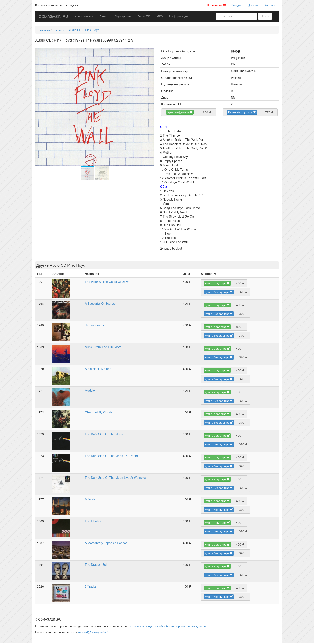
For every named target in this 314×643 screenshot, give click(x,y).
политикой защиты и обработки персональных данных (168, 626)
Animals (90, 499)
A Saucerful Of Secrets (100, 303)
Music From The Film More (103, 347)
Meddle (90, 390)
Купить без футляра (240, 112)
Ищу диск (237, 5)
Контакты (270, 5)
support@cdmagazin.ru (93, 632)
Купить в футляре (178, 112)
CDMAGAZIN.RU (53, 16)
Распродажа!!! (216, 5)
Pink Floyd (92, 30)
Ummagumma (94, 325)
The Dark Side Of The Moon (104, 434)
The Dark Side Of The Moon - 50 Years (111, 456)
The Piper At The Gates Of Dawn (107, 281)
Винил (104, 16)
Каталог (59, 30)
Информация (178, 16)
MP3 (160, 16)
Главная (44, 30)
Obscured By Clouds (99, 412)
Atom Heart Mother (98, 369)
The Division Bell (96, 564)
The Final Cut (94, 521)
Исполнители (84, 16)
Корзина (41, 5)
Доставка (253, 5)
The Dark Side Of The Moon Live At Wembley (116, 477)
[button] (150, 51)
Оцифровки (123, 16)
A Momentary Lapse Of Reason (106, 543)
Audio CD (143, 16)
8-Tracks (90, 586)
